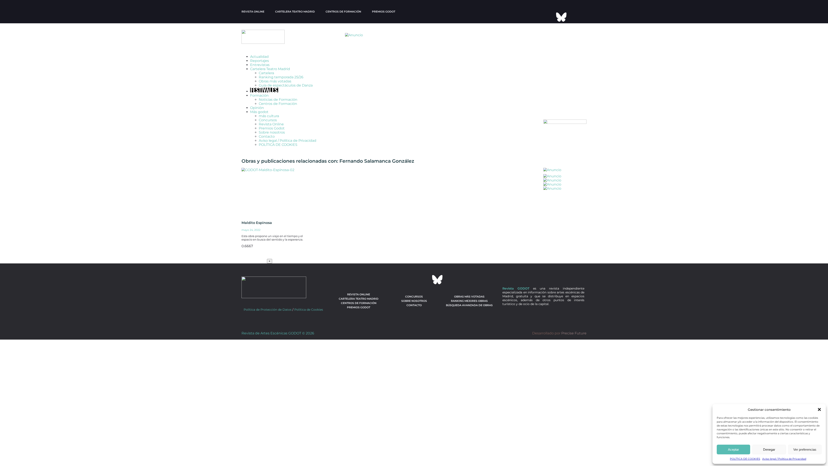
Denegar (769, 449)
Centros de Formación (278, 104)
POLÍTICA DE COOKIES (745, 458)
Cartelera (266, 73)
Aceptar (733, 449)
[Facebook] (555, 5)
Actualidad (259, 57)
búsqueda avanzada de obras (469, 305)
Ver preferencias (804, 449)
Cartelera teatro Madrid (295, 11)
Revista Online (253, 11)
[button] (819, 409)
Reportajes (259, 61)
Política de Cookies (308, 310)
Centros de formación (343, 11)
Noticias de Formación (278, 100)
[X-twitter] (543, 5)
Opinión (257, 108)
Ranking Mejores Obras (469, 300)
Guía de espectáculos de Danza (286, 85)
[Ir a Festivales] (264, 91)
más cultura (269, 116)
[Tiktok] (549, 17)
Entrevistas (260, 65)
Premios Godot (383, 11)
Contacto (267, 136)
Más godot (259, 112)
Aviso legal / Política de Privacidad (784, 458)
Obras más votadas (275, 81)
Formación (259, 95)
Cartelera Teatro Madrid (270, 69)
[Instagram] (567, 5)
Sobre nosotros (272, 132)
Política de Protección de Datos (268, 310)
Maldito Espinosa (257, 223)
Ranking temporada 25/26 (281, 77)
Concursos (268, 120)
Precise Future (573, 333)
